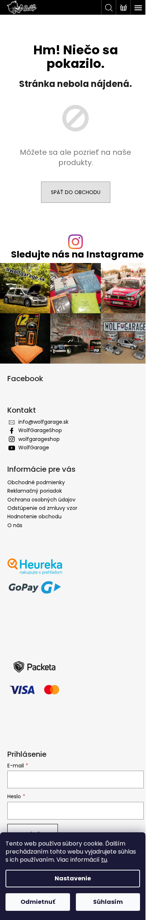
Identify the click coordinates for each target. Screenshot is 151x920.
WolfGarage (33, 447)
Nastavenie (73, 878)
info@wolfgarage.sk (43, 422)
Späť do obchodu (75, 192)
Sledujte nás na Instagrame (77, 254)
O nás (14, 525)
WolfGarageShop (40, 430)
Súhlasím (108, 902)
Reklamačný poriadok (34, 490)
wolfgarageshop (39, 439)
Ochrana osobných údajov (41, 499)
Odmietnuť (38, 902)
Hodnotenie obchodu (34, 516)
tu (104, 859)
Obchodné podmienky (36, 482)
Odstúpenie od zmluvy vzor (42, 508)
